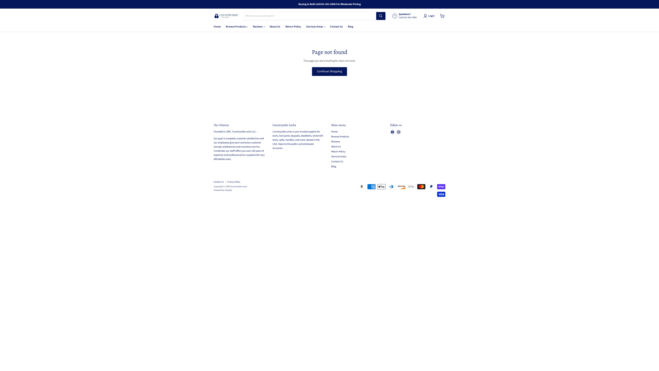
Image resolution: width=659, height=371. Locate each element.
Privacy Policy (233, 181)
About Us (275, 27)
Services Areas (314, 27)
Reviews (258, 27)
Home (217, 27)
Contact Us (336, 27)
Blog (350, 27)
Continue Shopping (329, 71)
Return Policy (293, 27)
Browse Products (236, 27)
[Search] (380, 16)
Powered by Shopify (223, 190)
